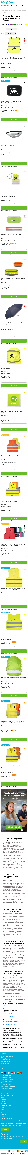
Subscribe (23, 1142)
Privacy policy (5, 1058)
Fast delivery (6, 1007)
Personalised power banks (8, 1086)
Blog (2, 1109)
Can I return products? (7, 1065)
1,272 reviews (22, 5)
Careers (3, 1113)
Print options (4, 1098)
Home (2, 10)
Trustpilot (13, 5)
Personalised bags (6, 1077)
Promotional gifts (7, 1075)
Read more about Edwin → (10, 1050)
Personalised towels (6, 1088)
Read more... (6, 20)
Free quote (14, 75)
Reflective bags (7, 1012)
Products (3, 1101)
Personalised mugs (6, 1081)
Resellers (3, 1114)
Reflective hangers (8, 1015)
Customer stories (6, 1111)
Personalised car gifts (9, 1024)
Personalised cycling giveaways (11, 1023)
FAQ (2, 1116)
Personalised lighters (7, 1079)
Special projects (5, 1092)
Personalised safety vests (10, 1021)
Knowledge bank (7, 1095)
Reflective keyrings (8, 1018)
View (14, 71)
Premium (5, 1008)
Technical (3, 1103)
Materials (3, 1099)
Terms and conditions (7, 1056)
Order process (5, 1063)
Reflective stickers (8, 1016)
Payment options (5, 1059)
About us (3, 1107)
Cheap (4, 1005)
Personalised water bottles (8, 1090)
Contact (5, 1130)
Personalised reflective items (13, 10)
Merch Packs (4, 1093)
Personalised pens (6, 1084)
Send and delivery (6, 1061)
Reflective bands (7, 1013)
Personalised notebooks (7, 1083)
